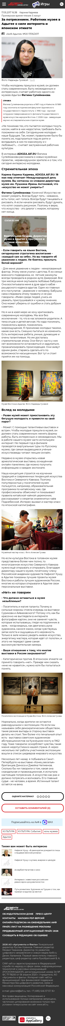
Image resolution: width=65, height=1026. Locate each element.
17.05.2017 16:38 (9, 12)
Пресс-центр (44, 914)
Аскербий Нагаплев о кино (27, 870)
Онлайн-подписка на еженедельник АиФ (29, 922)
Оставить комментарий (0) (32, 808)
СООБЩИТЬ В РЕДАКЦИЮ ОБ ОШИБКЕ (25, 935)
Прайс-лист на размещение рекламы (26, 926)
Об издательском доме (17, 914)
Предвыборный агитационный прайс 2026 (30, 931)
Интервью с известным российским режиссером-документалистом (31, 880)
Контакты (8, 918)
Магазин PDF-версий (31, 918)
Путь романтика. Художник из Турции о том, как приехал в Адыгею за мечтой (37, 890)
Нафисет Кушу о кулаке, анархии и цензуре (35, 860)
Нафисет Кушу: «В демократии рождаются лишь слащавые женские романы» (37, 851)
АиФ (32, 80)
